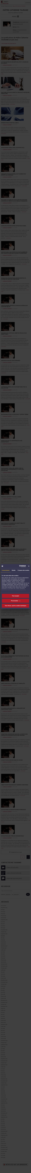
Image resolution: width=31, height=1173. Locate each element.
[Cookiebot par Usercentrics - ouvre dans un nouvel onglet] (19, 566)
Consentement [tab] (5, 570)
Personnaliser (14, 600)
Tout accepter (15, 595)
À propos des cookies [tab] (23, 570)
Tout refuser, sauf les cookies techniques (15, 605)
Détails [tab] (13, 570)
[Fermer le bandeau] (28, 566)
